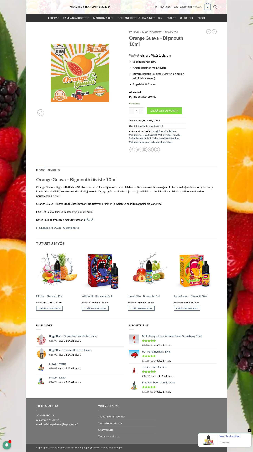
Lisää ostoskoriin (164, 110)
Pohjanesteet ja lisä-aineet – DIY (140, 17)
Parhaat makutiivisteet (161, 142)
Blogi (201, 17)
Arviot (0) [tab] (54, 170)
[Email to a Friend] (144, 149)
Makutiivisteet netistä (140, 138)
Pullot (171, 17)
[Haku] (215, 7)
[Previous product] (214, 31)
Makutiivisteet (103, 17)
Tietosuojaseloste (108, 436)
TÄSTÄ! (89, 219)
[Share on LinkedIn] (157, 149)
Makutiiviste (135, 134)
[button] (163, 7)
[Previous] (36, 283)
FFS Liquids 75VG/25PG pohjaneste (57, 227)
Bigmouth (171, 32)
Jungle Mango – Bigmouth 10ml (190, 296)
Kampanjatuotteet (76, 17)
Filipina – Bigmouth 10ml (49, 296)
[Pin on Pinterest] (151, 149)
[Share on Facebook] (132, 149)
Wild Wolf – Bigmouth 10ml (97, 296)
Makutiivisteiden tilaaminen (165, 138)
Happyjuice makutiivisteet (164, 131)
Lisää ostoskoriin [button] (49, 308)
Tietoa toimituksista (110, 423)
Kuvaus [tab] (40, 170)
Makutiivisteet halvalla (169, 134)
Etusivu (53, 17)
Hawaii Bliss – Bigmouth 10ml (144, 296)
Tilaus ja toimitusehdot (111, 416)
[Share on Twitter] (138, 149)
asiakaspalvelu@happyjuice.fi (61, 424)
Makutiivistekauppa (139, 142)
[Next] (215, 283)
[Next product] (208, 31)
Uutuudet (186, 17)
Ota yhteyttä (105, 429)
